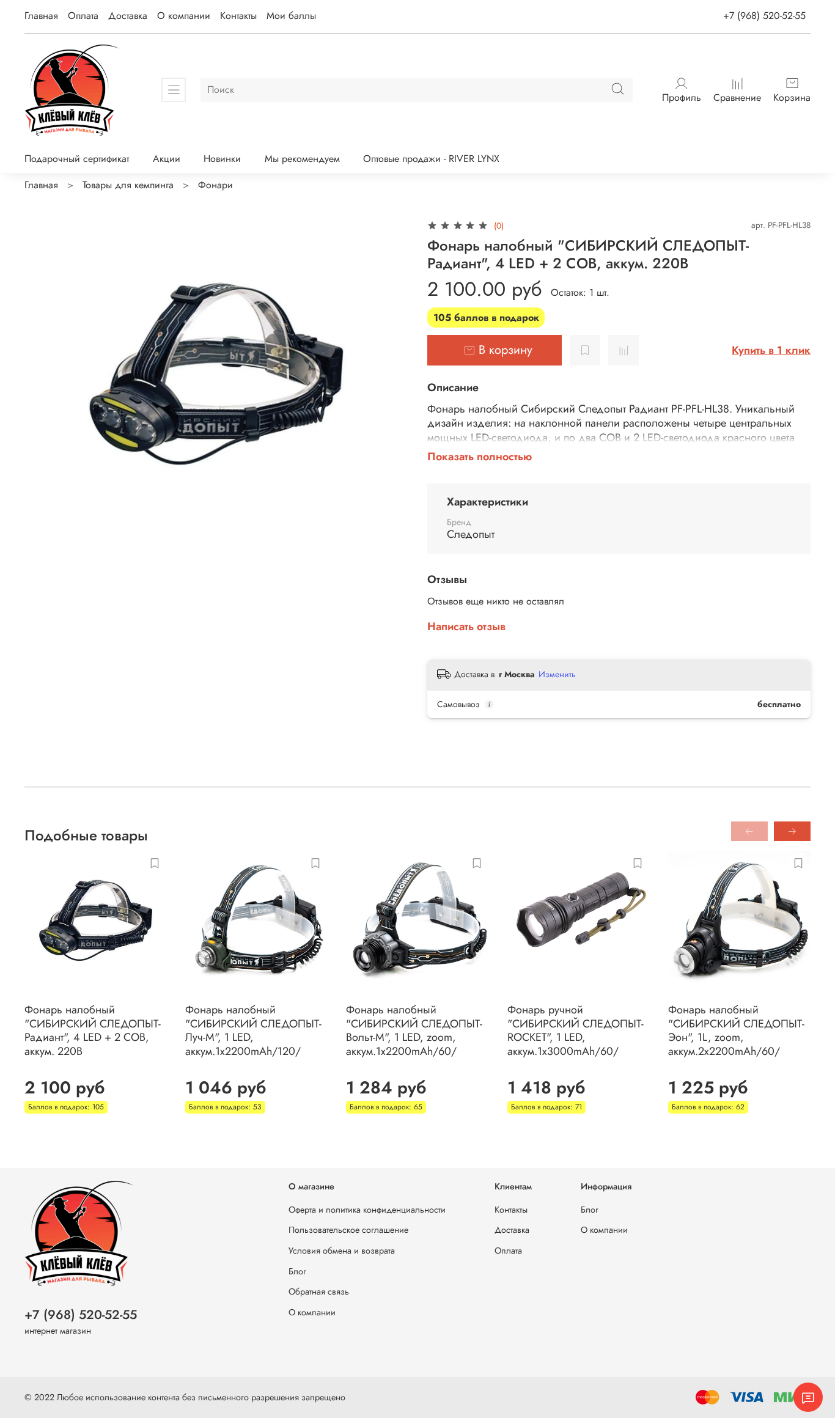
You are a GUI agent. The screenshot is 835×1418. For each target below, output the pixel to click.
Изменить (557, 674)
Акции (166, 159)
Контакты (238, 16)
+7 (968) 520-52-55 (764, 16)
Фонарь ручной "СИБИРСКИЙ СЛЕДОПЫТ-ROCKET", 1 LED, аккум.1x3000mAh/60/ (575, 1030)
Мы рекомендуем (302, 159)
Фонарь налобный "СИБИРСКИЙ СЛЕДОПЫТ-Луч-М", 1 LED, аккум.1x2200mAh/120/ (253, 1030)
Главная (41, 16)
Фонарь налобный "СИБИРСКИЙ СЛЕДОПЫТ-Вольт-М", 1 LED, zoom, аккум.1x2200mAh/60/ (414, 1030)
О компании (183, 16)
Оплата (83, 16)
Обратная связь (319, 1291)
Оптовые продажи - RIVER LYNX (431, 159)
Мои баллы (291, 16)
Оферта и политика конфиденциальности (367, 1209)
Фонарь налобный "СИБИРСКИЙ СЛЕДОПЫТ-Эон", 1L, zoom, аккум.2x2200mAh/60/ (736, 1030)
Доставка (127, 16)
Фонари (215, 185)
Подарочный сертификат (76, 159)
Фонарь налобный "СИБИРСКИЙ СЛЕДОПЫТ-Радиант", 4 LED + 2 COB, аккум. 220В (92, 1030)
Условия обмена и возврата (342, 1250)
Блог (297, 1271)
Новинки (222, 159)
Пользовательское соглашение (348, 1230)
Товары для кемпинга (128, 185)
